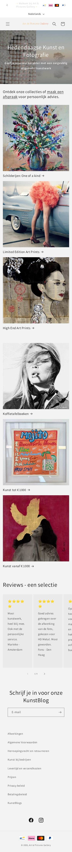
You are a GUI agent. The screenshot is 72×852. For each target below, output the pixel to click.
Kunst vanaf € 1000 (16, 566)
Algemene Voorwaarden (22, 742)
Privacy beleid (16, 785)
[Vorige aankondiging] (7, 5)
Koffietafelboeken (16, 414)
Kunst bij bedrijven (19, 759)
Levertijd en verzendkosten (24, 768)
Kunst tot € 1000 (14, 490)
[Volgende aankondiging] (65, 5)
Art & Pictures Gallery (40, 845)
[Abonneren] (60, 712)
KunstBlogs (15, 803)
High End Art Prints (16, 328)
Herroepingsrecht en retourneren (28, 751)
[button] (7, 24)
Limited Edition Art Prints (21, 252)
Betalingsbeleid (17, 794)
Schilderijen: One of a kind (21, 176)
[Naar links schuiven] (27, 674)
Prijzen (12, 777)
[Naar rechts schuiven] (44, 674)
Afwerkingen (15, 733)
